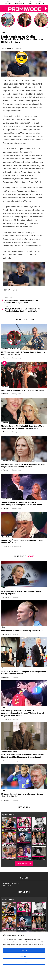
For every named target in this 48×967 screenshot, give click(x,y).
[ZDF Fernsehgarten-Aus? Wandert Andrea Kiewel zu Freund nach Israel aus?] (24, 337)
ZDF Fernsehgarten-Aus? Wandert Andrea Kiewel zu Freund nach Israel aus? (7, 21)
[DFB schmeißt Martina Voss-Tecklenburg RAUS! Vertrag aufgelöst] (24, 574)
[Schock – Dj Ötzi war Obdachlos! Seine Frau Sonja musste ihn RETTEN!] (24, 525)
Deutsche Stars (14, 349)
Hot (4, 363)
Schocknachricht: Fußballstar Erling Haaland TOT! (22, 631)
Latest (7, 3)
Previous (1, 20)
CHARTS (40, 3)
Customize (23, 956)
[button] (9, 824)
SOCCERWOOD (7, 751)
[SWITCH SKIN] (45, 8)
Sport (31, 556)
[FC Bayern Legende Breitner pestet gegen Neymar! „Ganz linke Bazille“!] (24, 776)
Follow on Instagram (24, 863)
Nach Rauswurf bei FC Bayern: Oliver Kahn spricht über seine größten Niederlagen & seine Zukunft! (22, 756)
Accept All (24, 950)
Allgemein (5, 349)
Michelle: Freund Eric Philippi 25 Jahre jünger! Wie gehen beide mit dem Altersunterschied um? (41, 20)
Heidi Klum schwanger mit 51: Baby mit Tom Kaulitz (24, 23)
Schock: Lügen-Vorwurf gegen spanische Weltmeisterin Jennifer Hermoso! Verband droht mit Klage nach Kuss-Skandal (22, 713)
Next (47, 20)
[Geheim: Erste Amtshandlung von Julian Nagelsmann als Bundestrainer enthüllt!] (24, 652)
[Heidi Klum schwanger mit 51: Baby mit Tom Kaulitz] (24, 375)
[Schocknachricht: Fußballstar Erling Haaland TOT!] (24, 613)
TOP (30, 3)
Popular (19, 3)
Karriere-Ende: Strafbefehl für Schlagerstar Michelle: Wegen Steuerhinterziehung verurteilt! (23, 465)
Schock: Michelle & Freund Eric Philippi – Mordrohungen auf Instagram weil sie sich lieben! (21, 503)
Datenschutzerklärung (11, 883)
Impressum (7, 885)
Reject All (24, 962)
